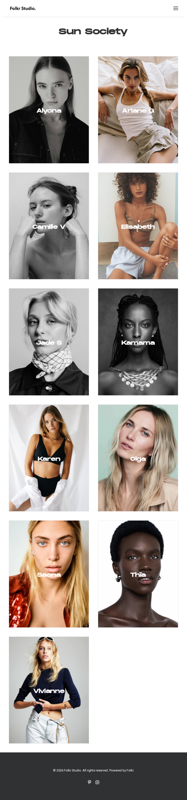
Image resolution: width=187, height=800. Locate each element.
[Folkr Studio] (23, 8)
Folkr (130, 770)
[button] (176, 8)
